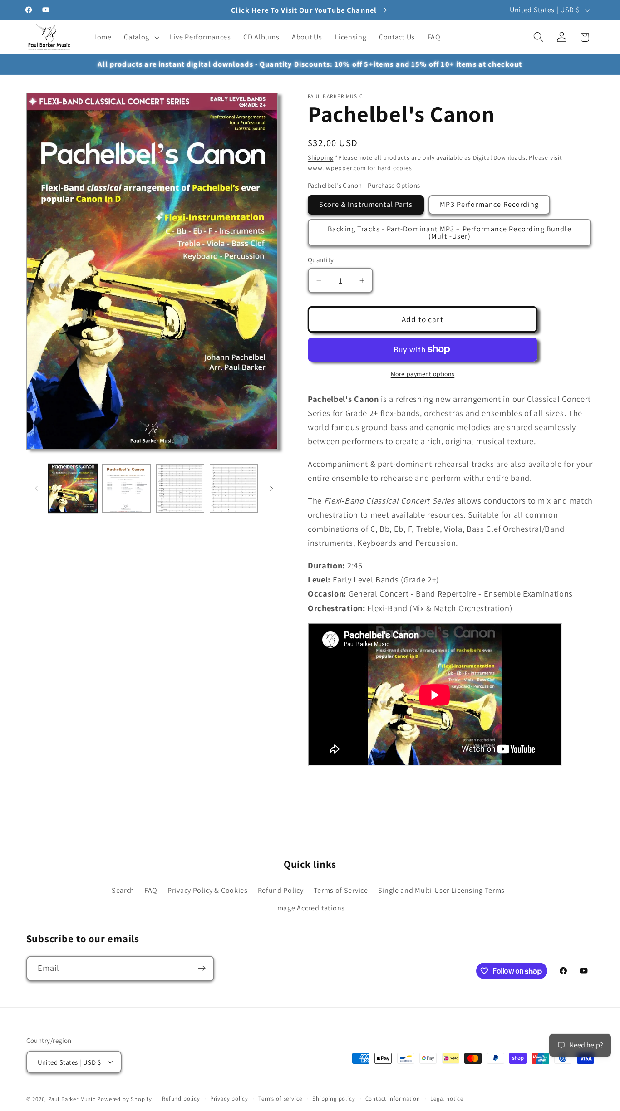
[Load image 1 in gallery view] (73, 489)
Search (123, 890)
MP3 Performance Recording (489, 204)
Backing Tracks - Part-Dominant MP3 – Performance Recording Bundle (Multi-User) (449, 232)
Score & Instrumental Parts (366, 204)
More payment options (423, 374)
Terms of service (280, 1098)
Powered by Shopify (124, 1099)
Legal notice (446, 1098)
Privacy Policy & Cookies (207, 890)
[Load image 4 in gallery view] (234, 489)
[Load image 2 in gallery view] (126, 489)
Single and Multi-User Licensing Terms (441, 890)
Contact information (392, 1098)
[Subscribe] (201, 968)
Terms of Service (341, 890)
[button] (140, 37)
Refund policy (181, 1098)
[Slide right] (271, 489)
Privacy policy (229, 1098)
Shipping (320, 157)
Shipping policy (333, 1098)
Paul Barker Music (73, 1099)
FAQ (150, 890)
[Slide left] (36, 489)
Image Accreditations (310, 907)
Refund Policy (281, 890)
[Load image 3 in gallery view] (180, 489)
